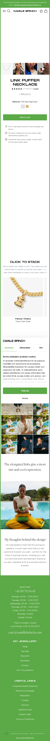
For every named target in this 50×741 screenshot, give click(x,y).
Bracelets (25, 656)
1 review (36, 89)
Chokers (25, 665)
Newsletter (25, 696)
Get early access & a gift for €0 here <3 (27, 5)
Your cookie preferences (25, 737)
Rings (25, 647)
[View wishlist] (41, 11)
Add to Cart (25, 117)
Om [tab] (41, 348)
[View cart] (45, 11)
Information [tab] (25, 348)
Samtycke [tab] (9, 348)
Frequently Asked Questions (25, 686)
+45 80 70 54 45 (25, 591)
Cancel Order (25, 714)
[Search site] (8, 11)
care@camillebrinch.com (25, 632)
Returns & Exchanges (25, 691)
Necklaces (25, 661)
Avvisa (25, 398)
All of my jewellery (25, 670)
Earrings (25, 651)
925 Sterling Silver (23, 106)
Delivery (25, 705)
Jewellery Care (25, 710)
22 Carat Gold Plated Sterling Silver (27, 106)
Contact (25, 700)
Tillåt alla (25, 391)
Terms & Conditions (25, 719)
